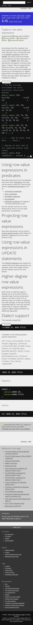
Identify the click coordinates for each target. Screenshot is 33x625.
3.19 (13, 18)
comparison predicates (13, 191)
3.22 (22, 16)
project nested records (10, 233)
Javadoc (7, 594)
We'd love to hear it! (13, 519)
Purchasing (8, 568)
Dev (18, 16)
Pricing (4, 5)
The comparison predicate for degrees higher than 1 (16, 469)
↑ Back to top (16, 527)
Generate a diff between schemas (14, 605)
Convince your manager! (11, 599)
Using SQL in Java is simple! (12, 597)
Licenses (7, 566)
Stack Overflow (9, 540)
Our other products (10, 601)
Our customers (9, 534)
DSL (26, 67)
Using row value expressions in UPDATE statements (16, 250)
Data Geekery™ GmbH (19, 614)
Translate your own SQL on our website (16, 429)
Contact (7, 552)
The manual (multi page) (12, 590)
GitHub (7, 538)
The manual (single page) (12, 588)
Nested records (10, 466)
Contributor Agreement (11, 574)
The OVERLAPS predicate (14, 492)
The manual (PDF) (10, 592)
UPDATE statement (12, 263)
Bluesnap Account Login (12, 556)
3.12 (20, 21)
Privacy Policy (9, 570)
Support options (9, 550)
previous (24, 8)
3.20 (8, 18)
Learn (29, 2)
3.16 (26, 18)
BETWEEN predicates (12, 197)
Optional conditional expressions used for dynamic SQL (17, 495)
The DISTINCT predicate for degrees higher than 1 (15, 479)
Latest (28, 16)
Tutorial (7, 586)
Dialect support (15, 315)
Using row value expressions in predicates (16, 170)
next (29, 8)
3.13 (15, 21)
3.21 (3, 18)
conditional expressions (16, 186)
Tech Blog (8, 536)
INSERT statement (13, 54)
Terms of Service (9, 572)
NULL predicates (11, 194)
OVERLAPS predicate (12, 202)
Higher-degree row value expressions (14, 282)
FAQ (6, 584)
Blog (9, 5)
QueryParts (18, 182)
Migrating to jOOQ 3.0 (13, 506)
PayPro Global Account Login (13, 554)
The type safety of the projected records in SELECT (17, 453)
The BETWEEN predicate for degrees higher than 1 (15, 474)
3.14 (11, 21)
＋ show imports (6, 82)
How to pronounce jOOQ (12, 607)
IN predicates (10, 199)
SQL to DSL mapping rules (14, 503)
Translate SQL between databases (15, 603)
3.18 (17, 18)
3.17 (22, 18)
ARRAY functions (11, 463)
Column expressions (12, 461)
